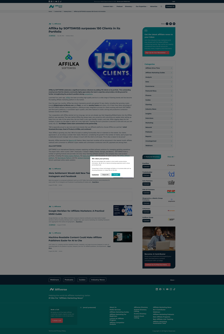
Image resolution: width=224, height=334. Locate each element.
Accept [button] (116, 174)
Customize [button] (95, 174)
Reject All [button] (105, 174)
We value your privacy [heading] (100, 159)
